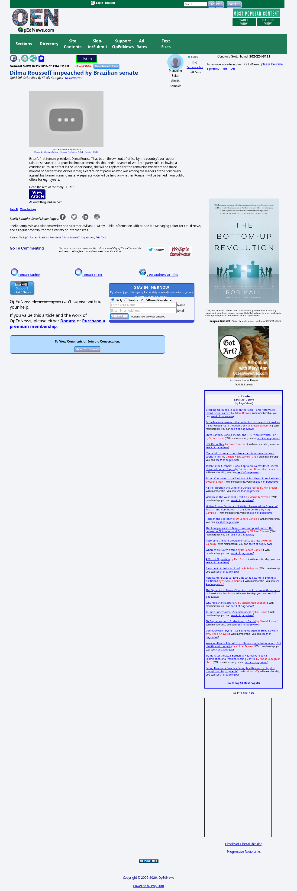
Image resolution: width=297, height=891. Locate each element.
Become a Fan (195, 67)
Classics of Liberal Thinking (243, 844)
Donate (68, 321)
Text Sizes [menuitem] (166, 44)
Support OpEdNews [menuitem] (121, 44)
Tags (101, 237)
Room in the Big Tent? (219, 518)
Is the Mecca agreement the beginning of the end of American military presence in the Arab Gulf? (243, 424)
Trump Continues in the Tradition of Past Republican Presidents (243, 478)
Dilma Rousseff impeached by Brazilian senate (74, 72)
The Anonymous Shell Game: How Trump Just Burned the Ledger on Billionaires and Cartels (239, 529)
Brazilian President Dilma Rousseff (59, 237)
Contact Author (29, 275)
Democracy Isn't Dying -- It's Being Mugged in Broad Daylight (242, 630)
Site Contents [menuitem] (72, 44)
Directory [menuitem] (49, 43)
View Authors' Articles (162, 275)
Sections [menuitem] (24, 43)
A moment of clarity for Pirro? (223, 568)
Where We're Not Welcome (221, 549)
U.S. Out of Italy (215, 444)
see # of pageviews (222, 416)
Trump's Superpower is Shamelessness (228, 612)
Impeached (87, 237)
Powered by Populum (148, 886)
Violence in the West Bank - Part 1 (225, 497)
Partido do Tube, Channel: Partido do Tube (63, 152)
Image (38, 152)
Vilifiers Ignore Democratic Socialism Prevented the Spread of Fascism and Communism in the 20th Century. (242, 508)
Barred (34, 237)
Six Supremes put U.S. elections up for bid (231, 621)
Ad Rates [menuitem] (141, 44)
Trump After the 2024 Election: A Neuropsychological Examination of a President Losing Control (237, 657)
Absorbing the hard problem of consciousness (233, 540)
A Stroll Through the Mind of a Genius (228, 487)
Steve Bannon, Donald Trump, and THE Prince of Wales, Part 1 (242, 434)
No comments (73, 78)
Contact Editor (92, 275)
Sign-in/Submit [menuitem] (97, 44)
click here (248, 692)
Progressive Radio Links (244, 851)
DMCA (95, 152)
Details (88, 152)
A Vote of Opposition (218, 559)
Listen (86, 58)
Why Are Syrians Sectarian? (221, 602)
